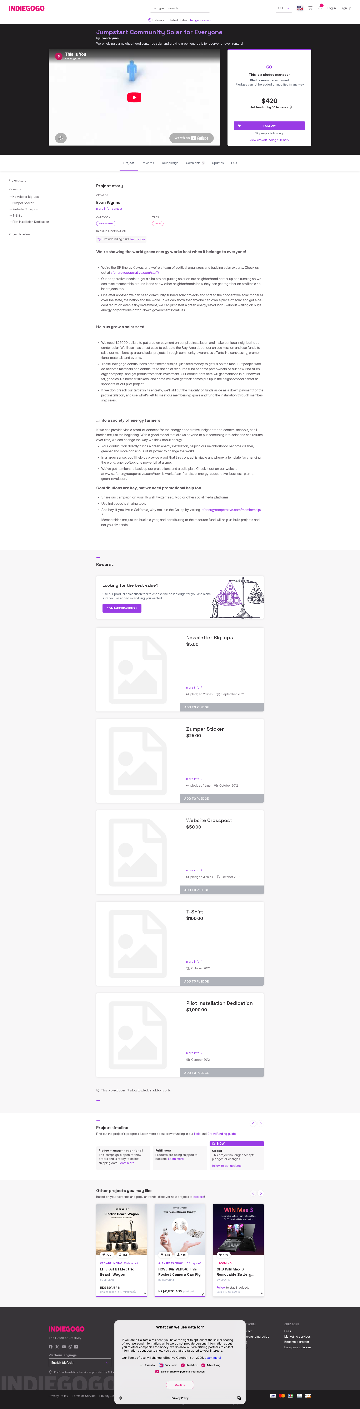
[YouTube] (64, 1347)
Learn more (126, 1163)
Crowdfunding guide (222, 1133)
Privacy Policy (58, 1396)
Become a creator (296, 1341)
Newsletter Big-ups (25, 196)
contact (117, 208)
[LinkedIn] (76, 1347)
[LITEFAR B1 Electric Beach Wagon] (121, 1229)
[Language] (300, 8)
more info (102, 208)
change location (200, 20)
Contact (246, 1331)
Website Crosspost (25, 209)
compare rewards (121, 608)
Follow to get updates (226, 1165)
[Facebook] (51, 1347)
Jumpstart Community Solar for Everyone (159, 32)
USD (281, 8)
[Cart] (310, 8)
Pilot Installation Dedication (30, 221)
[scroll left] (253, 1123)
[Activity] (320, 8)
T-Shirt (17, 215)
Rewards (15, 189)
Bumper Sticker (23, 203)
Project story (17, 180)
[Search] (155, 8)
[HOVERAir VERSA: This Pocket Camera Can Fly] (180, 1229)
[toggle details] (146, 1296)
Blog (244, 1341)
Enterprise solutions (297, 1347)
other (158, 223)
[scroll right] (261, 1193)
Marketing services (297, 1336)
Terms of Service (84, 1396)
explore (198, 1196)
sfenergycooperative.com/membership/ (231, 510)
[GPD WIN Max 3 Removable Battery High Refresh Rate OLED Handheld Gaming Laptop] (238, 1229)
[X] (57, 1347)
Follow (269, 125)
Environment (106, 223)
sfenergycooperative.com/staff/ (135, 272)
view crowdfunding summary (269, 140)
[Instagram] (70, 1347)
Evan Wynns (109, 38)
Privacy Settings (110, 1396)
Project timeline (19, 234)
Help (197, 1133)
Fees (287, 1331)
